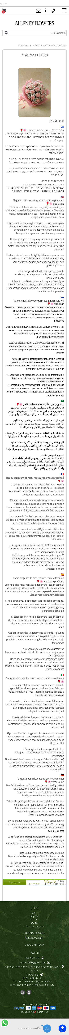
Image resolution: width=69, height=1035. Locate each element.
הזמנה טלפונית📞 (34, 937)
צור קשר (34, 922)
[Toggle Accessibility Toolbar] (62, 1028)
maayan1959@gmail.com (32, 962)
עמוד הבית (62, 45)
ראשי (33, 912)
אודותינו (33, 919)
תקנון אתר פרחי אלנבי (33, 926)
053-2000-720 (32, 958)
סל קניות (34, 916)
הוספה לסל (14, 882)
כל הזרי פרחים (42, 45)
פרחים (53, 45)
